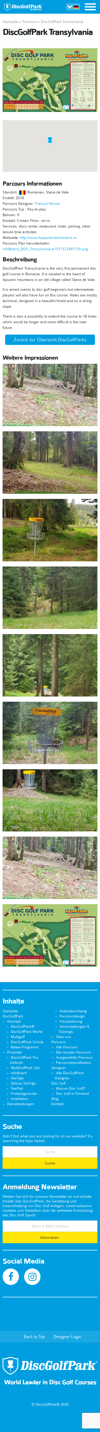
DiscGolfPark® (23, 1026)
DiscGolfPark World (26, 1031)
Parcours (29, 21)
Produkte (14, 1052)
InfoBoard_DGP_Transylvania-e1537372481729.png (45, 249)
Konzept (14, 1021)
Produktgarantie (24, 1093)
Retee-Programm (25, 1047)
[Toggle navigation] (90, 7)
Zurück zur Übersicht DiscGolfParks (50, 340)
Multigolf (18, 1036)
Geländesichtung (73, 1011)
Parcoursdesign (72, 1016)
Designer (58, 1067)
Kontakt (57, 1104)
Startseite (10, 21)
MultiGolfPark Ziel (25, 1067)
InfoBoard (19, 1073)
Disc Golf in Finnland (72, 1093)
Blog (54, 1098)
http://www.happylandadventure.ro (48, 237)
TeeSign (17, 1078)
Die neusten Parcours (73, 1052)
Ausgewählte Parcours (74, 1057)
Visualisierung (70, 1021)
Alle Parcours (67, 1047)
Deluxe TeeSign (23, 1083)
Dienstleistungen (20, 1104)
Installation (19, 1098)
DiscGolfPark (13, 1016)
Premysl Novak (47, 203)
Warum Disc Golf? (70, 1088)
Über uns (63, 1036)
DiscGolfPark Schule (27, 1042)
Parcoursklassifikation (73, 1062)
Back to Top (34, 1336)
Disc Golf (58, 1083)
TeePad (17, 1088)
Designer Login (67, 1336)
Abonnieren (50, 1237)
